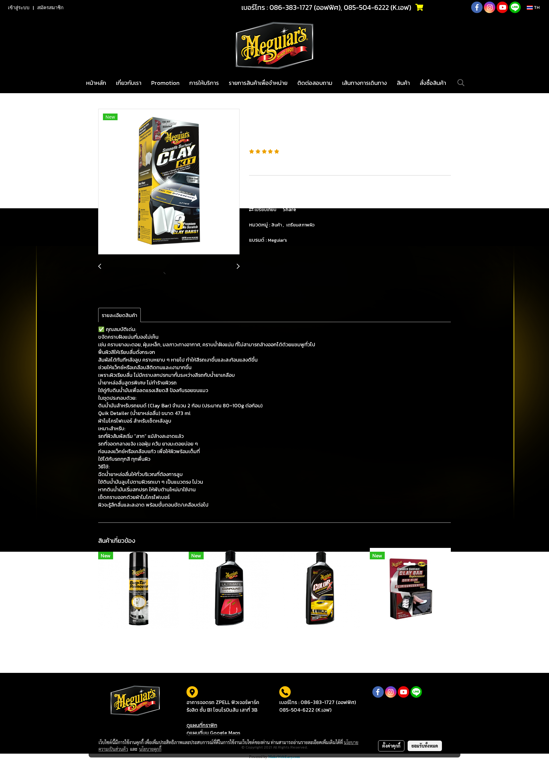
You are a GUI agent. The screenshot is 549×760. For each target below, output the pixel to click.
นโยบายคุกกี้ (150, 749)
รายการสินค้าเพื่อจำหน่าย (258, 83)
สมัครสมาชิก (50, 7)
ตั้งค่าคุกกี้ (391, 746)
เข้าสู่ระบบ (19, 7)
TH (536, 7)
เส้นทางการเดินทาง (364, 83)
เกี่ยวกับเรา (128, 83)
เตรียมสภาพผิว (300, 225)
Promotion (165, 83)
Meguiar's (277, 240)
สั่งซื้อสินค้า (433, 83)
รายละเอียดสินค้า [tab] (119, 315)
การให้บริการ (204, 83)
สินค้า (403, 83)
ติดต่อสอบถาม (314, 83)
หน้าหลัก (96, 83)
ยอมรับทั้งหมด (424, 746)
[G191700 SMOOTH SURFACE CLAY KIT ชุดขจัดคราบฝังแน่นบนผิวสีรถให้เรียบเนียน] (168, 182)
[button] (461, 83)
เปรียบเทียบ (265, 209)
